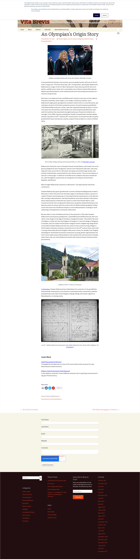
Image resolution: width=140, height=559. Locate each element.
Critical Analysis (26, 497)
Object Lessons (26, 506)
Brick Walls (25, 503)
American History (27, 494)
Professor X (51, 483)
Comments (52, 514)
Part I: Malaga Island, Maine (55, 486)
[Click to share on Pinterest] (53, 388)
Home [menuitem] (22, 29)
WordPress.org (52, 517)
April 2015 (101, 519)
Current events (72, 39)
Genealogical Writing (28, 512)
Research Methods (27, 500)
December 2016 (102, 542)
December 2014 (102, 495)
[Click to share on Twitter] (49, 388)
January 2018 (102, 510)
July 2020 (100, 486)
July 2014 (100, 492)
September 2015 (103, 522)
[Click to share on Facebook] (46, 388)
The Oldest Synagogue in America (106, 409)
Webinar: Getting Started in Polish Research (55, 371)
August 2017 (101, 507)
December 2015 (102, 483)
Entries (51, 512)
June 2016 (101, 531)
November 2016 (102, 539)
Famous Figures (62, 39)
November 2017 (102, 551)
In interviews (45, 289)
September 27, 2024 (48, 39)
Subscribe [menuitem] (48, 29)
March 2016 (101, 528)
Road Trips (25, 521)
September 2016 (103, 536)
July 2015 (100, 498)
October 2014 (102, 480)
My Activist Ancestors (29, 409)
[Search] (118, 33)
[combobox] (118, 29)
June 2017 (101, 548)
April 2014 (101, 489)
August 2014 (101, 516)
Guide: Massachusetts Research (51, 362)
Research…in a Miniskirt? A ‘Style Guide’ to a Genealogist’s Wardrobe (57, 494)
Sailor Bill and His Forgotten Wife (57, 480)
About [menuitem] (30, 29)
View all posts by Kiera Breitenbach (52, 399)
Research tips (26, 515)
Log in (49, 509)
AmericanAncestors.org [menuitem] (61, 29)
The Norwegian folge (53, 489)
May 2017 (100, 504)
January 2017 (102, 545)
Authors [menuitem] (38, 29)
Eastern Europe (89, 39)
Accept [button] (96, 15)
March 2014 (101, 513)
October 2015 (102, 525)
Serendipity (25, 518)
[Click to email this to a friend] (42, 388)
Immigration (80, 39)
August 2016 (101, 534)
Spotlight (25, 509)
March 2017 (101, 501)
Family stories (26, 491)
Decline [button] (105, 15)
